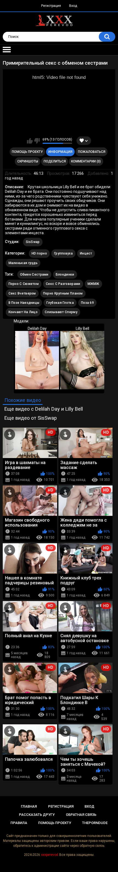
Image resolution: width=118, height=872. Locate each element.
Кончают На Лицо (23, 312)
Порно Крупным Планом (63, 293)
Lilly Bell (82, 328)
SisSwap (33, 242)
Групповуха (63, 253)
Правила (18, 823)
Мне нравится (30, 141)
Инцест (86, 253)
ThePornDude (95, 823)
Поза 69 (87, 303)
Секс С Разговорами (63, 284)
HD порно (39, 253)
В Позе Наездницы (24, 303)
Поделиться (55, 161)
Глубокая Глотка (60, 303)
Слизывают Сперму (61, 312)
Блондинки (65, 274)
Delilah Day (37, 328)
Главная (29, 806)
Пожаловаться (91, 152)
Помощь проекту (27, 152)
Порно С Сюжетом (24, 284)
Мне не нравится (37, 141)
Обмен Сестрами (34, 274)
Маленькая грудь (23, 263)
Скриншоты (27, 161)
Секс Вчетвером (22, 293)
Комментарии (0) (86, 161)
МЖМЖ (93, 284)
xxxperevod (49, 855)
